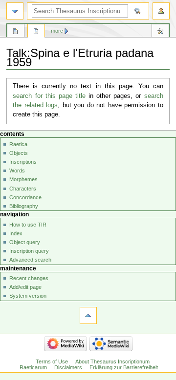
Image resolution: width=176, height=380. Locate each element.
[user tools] (161, 10)
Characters (22, 188)
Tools (160, 32)
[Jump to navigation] (14, 10)
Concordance (25, 197)
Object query (24, 242)
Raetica (18, 144)
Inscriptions (23, 162)
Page (15, 32)
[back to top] (88, 315)
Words (17, 170)
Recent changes (28, 278)
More (57, 31)
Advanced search (30, 260)
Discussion (36, 32)
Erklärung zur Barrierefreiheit (123, 367)
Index (15, 233)
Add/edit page (25, 287)
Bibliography (23, 206)
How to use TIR (27, 225)
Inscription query (29, 251)
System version (27, 296)
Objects (18, 153)
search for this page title (49, 96)
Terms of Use (52, 361)
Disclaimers (68, 367)
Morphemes (23, 179)
